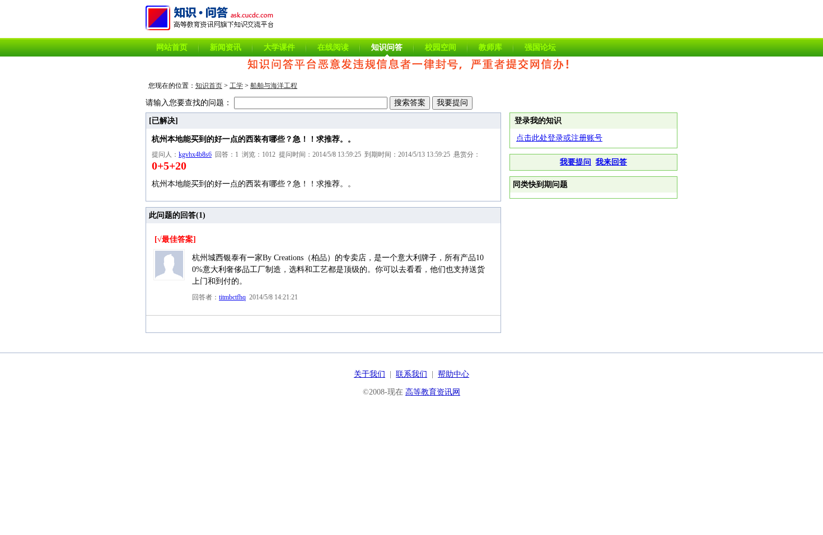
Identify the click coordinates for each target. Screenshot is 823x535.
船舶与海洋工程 (273, 86)
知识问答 (387, 47)
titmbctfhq (232, 297)
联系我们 (411, 374)
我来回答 (611, 162)
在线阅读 (333, 47)
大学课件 (279, 47)
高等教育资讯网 (432, 392)
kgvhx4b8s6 (195, 154)
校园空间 (440, 47)
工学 (236, 86)
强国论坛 (540, 47)
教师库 (490, 47)
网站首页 (172, 47)
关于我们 (369, 374)
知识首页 (208, 86)
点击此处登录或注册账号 (559, 138)
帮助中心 (453, 374)
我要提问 (575, 162)
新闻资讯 (225, 47)
